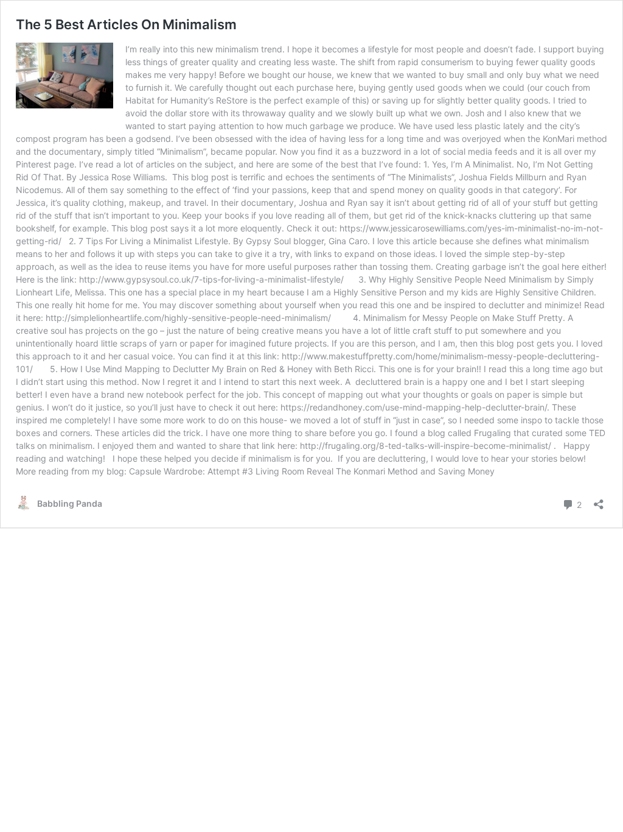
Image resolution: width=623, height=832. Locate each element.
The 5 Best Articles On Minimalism (126, 24)
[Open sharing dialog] (598, 500)
